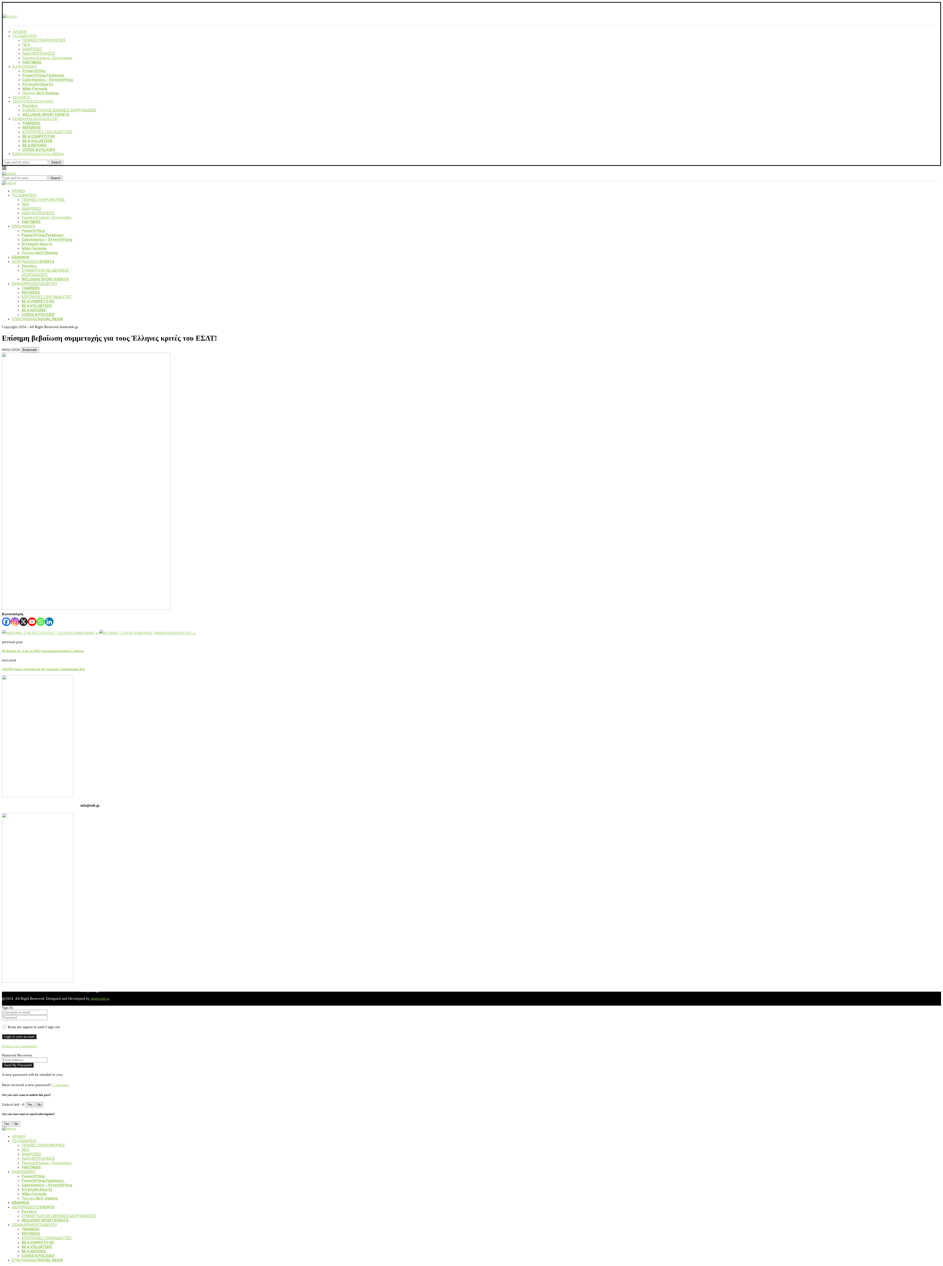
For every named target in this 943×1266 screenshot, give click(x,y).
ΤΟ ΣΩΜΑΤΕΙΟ (25, 36)
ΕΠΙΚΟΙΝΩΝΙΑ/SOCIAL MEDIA (38, 154)
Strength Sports (37, 84)
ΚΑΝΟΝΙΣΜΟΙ (25, 66)
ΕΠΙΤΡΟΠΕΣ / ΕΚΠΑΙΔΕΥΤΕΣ (47, 132)
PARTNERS (32, 62)
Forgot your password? (19, 1046)
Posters (29, 106)
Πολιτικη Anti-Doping (40, 93)
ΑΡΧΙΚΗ (20, 32)
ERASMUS (21, 97)
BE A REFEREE (34, 145)
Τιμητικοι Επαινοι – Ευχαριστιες (47, 58)
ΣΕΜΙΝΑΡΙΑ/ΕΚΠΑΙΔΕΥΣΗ (35, 119)
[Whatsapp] (40, 621)
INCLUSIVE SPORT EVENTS (45, 114)
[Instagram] (15, 621)
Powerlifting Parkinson (43, 75)
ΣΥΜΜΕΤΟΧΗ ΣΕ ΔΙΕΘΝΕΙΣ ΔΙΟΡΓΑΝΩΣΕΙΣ (59, 110)
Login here (60, 1085)
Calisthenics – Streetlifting (47, 80)
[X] (23, 621)
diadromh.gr (100, 998)
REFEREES (31, 127)
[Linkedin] (49, 621)
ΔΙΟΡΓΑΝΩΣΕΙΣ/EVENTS (33, 101)
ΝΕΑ (26, 44)
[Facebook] (6, 621)
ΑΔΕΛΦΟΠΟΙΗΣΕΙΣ (38, 53)
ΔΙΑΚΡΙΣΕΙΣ (32, 49)
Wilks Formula (34, 88)
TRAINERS (31, 123)
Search (56, 162)
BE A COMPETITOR (38, 136)
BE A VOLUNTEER (37, 141)
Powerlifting (33, 71)
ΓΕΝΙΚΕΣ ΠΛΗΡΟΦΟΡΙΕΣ (44, 40)
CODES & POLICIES (38, 149)
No (39, 1104)
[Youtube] (32, 621)
